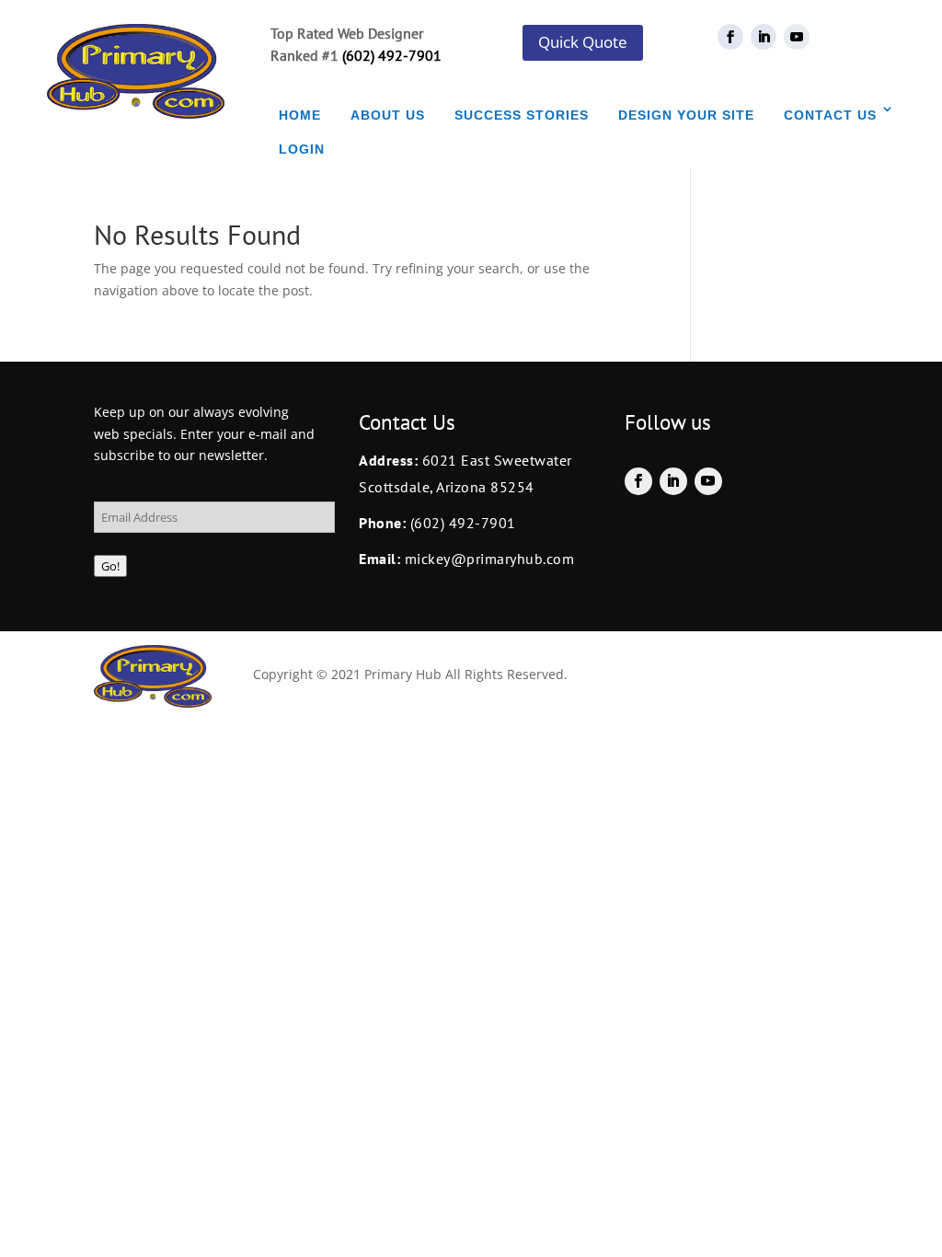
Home (300, 115)
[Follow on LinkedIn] (763, 37)
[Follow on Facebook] (730, 37)
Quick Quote (582, 41)
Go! (110, 566)
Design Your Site (686, 115)
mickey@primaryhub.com (487, 558)
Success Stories (521, 115)
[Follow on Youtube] (797, 37)
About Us (387, 115)
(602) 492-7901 (392, 55)
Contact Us (830, 115)
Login (302, 149)
